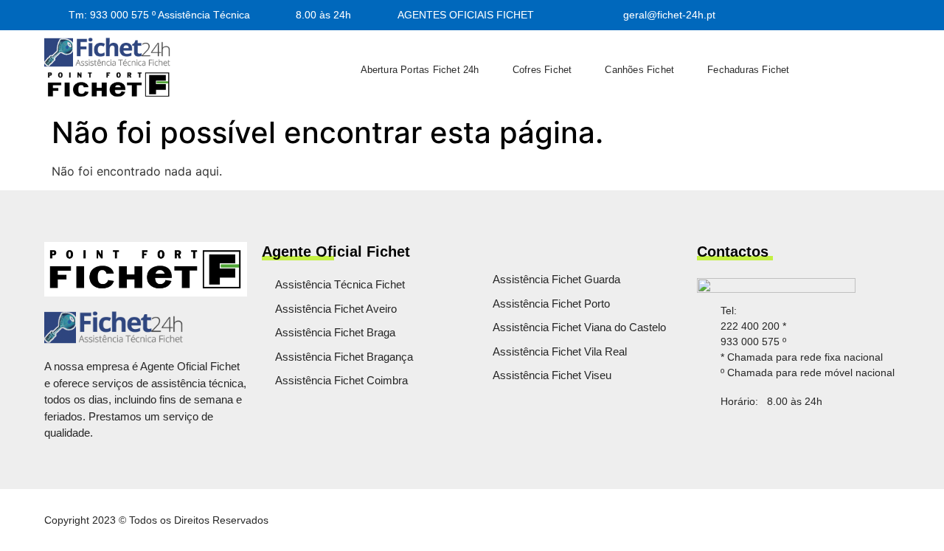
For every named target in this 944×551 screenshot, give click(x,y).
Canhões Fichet (639, 69)
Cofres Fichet (542, 69)
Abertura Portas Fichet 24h (420, 69)
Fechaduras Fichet (748, 69)
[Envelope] (796, 438)
